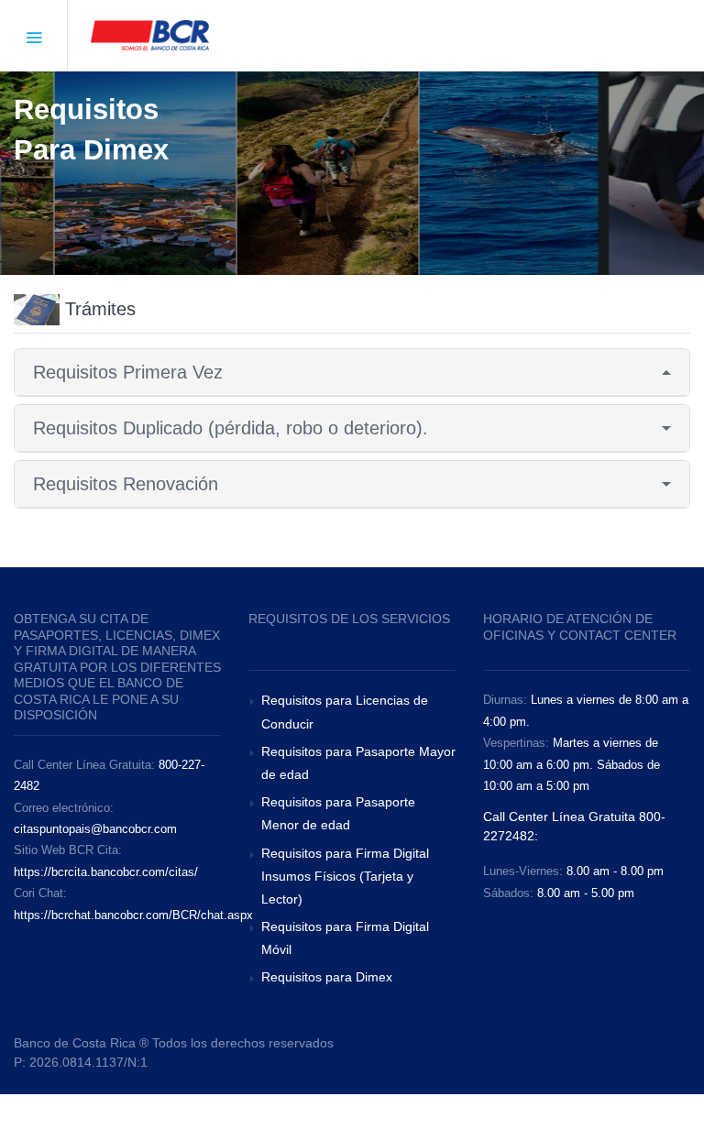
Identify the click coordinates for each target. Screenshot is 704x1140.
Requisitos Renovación (125, 484)
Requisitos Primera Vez (128, 372)
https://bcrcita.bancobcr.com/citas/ (106, 872)
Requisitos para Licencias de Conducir (344, 711)
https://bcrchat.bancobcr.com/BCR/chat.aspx (133, 915)
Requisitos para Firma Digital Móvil (345, 938)
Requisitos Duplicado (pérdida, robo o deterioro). (230, 428)
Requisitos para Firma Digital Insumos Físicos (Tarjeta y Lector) (345, 876)
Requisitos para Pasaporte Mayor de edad (358, 763)
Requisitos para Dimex (326, 977)
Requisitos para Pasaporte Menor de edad (338, 813)
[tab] (352, 372)
